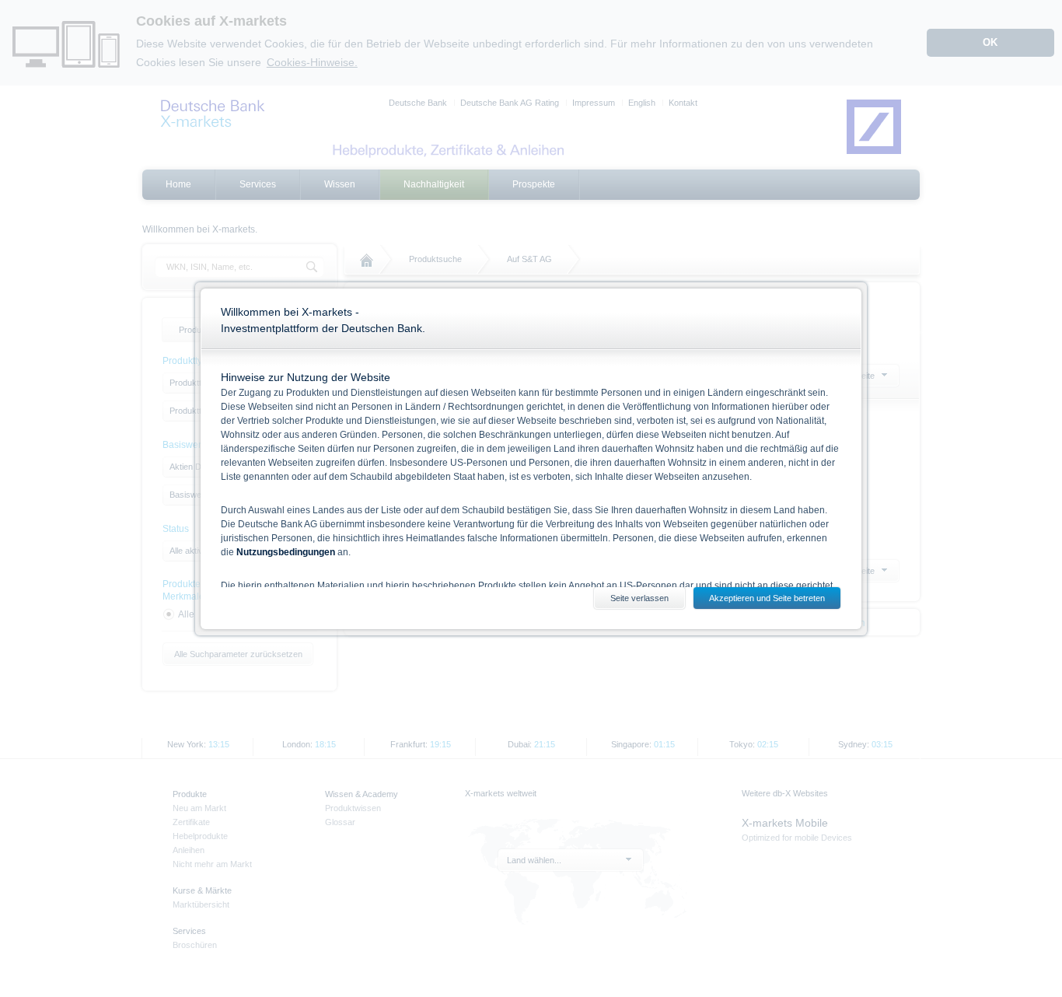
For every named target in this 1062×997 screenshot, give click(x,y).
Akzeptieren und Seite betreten (767, 598)
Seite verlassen (639, 598)
